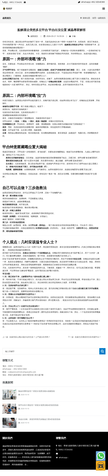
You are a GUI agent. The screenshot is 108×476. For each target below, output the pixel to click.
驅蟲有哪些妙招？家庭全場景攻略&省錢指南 (36, 391)
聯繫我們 (61, 438)
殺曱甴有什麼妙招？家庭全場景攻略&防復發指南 (38, 405)
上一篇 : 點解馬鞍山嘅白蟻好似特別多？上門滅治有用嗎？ (26, 337)
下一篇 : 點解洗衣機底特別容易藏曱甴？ (84, 337)
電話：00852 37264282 (13, 2)
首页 (94, 18)
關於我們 (8, 438)
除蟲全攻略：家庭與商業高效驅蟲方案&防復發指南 (39, 419)
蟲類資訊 (101, 18)
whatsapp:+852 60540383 (93, 2)
